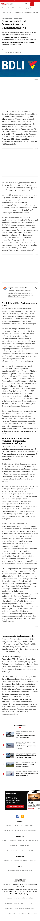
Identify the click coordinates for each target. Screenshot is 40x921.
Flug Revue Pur (28, 825)
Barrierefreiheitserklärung (12, 851)
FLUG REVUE (8, 861)
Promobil (12, 914)
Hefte (18, 1)
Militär (19, 7)
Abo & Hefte (32, 861)
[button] (20, 66)
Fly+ (21, 825)
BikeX (31, 898)
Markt (16, 825)
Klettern (31, 903)
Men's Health (19, 908)
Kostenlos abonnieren (15, 807)
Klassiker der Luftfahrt (20, 861)
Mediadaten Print (26, 870)
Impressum (12, 840)
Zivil (13, 7)
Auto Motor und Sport (21, 898)
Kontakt (4, 840)
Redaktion (32, 851)
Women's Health (32, 914)
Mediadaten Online (13, 870)
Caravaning (8, 903)
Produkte (24, 1)
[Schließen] (36, 288)
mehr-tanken (9, 908)
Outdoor (5, 914)
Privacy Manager (24, 845)
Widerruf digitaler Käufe (28, 830)
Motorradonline (29, 908)
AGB (19, 840)
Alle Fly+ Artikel (6, 7)
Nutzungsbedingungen (29, 840)
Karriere (24, 851)
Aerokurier (9, 898)
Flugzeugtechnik (28, 7)
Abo (15, 1)
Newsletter (8, 825)
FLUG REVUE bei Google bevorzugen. (20, 296)
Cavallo (16, 903)
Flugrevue (24, 903)
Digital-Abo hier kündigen (11, 830)
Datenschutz (13, 845)
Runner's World (21, 914)
